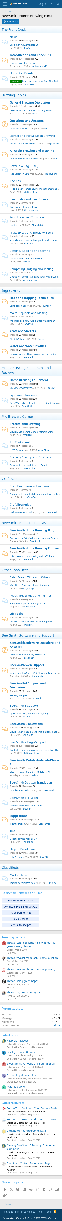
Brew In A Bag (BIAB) (24, 166)
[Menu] (5, 4)
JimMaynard (50, 173)
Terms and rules (10, 1211)
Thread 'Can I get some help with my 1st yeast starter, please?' (31, 944)
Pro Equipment (20, 442)
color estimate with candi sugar (26, 805)
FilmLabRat (37, 225)
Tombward (28, 243)
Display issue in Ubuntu (21, 1052)
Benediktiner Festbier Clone (24, 207)
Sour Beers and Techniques (28, 217)
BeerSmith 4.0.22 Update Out (24, 44)
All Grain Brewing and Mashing (32, 151)
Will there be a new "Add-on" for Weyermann (32, 320)
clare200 (27, 261)
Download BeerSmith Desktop (20, 906)
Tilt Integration (17, 823)
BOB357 (51, 387)
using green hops (19, 305)
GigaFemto (44, 823)
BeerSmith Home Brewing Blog (32, 530)
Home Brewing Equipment (29, 380)
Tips (12, 831)
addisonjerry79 (39, 66)
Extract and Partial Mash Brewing (32, 136)
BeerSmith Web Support (27, 665)
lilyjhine (52, 882)
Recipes (15, 181)
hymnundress (29, 279)
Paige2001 (26, 406)
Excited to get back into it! (23, 62)
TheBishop (28, 841)
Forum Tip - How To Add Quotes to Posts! (31, 1119)
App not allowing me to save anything (29, 713)
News (13, 37)
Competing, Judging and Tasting (31, 269)
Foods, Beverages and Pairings (31, 596)
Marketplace (18, 875)
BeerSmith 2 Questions (26, 724)
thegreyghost (31, 210)
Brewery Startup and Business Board (28, 465)
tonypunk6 (37, 676)
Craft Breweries (20, 504)
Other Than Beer (15, 569)
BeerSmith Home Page (20, 900)
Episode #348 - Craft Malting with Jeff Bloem (32, 556)
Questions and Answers (27, 121)
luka (46, 128)
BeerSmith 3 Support (24, 705)
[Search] (58, 4)
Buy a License (20, 919)
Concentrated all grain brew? (24, 158)
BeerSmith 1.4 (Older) (24, 798)
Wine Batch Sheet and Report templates (30, 585)
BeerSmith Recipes (20, 925)
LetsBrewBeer (30, 191)
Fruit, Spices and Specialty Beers (31, 232)
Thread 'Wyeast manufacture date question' (32, 957)
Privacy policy (28, 1211)
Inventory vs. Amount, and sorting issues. (31, 110)
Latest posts (10, 1035)
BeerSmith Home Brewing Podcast (34, 548)
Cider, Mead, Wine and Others (30, 577)
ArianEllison (44, 450)
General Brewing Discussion (30, 102)
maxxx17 (28, 624)
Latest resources (13, 1103)
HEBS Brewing (17, 450)
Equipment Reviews (23, 395)
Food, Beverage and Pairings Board (28, 603)
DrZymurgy (28, 588)
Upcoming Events (21, 73)
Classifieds (10, 867)
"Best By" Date (17, 338)
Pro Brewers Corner (17, 416)
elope (35, 113)
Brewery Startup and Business (30, 457)
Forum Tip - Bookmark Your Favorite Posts (32, 1108)
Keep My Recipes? (19, 695)
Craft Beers (11, 478)
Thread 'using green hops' (22, 981)
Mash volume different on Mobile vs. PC (30, 772)
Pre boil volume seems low (23, 143)
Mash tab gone (16, 1086)
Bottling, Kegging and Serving (30, 251)
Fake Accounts (17, 856)
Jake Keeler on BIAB (19, 173)
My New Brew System (21, 387)
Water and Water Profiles (28, 346)
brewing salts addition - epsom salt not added (33, 353)
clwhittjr (47, 305)
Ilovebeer (29, 657)
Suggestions (18, 816)
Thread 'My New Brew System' (25, 992)
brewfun (27, 808)
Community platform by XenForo (29, 1218)
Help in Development (24, 849)
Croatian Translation (20, 790)
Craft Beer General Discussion (30, 486)
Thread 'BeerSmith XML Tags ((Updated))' (31, 969)
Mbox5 (35, 775)
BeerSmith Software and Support (28, 635)
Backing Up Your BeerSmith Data (26, 1130)
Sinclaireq (26, 716)
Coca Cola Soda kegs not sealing (26, 258)
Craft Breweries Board (21, 512)
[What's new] (51, 4)
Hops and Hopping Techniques (32, 298)
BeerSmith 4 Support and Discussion (25, 1047)
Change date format (20, 128)
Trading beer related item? (23, 882)
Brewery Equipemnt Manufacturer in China (31, 431)
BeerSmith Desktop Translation (31, 782)
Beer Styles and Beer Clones (29, 199)
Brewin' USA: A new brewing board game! (31, 621)
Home (48, 1211)
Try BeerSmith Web (20, 912)
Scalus (41, 338)
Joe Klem (54, 143)
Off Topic (16, 614)
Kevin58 (28, 323)
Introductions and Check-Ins (30, 55)
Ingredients (11, 290)
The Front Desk (14, 29)
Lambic (13, 225)
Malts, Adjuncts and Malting (29, 313)
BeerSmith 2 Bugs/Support (28, 742)
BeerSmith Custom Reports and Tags (28, 1163)
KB (55, 158)
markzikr (27, 434)
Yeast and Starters (23, 331)
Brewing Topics (14, 95)
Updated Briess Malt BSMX (23, 838)
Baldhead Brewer (32, 753)
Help (40, 1211)
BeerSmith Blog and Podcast (24, 522)
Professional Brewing (25, 424)
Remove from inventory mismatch (27, 654)
